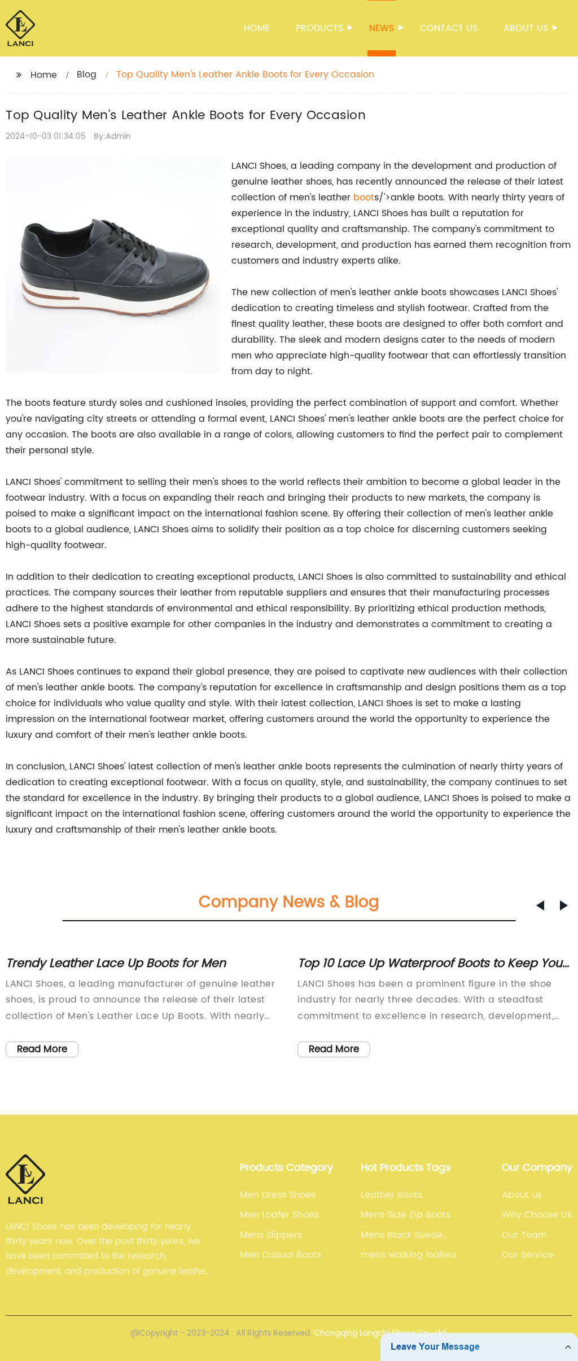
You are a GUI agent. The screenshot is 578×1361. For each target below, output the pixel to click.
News (381, 28)
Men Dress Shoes (278, 1195)
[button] (540, 905)
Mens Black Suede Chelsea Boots (402, 1235)
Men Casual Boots (280, 1255)
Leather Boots (391, 1195)
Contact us (449, 28)
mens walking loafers (408, 1255)
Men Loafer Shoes (279, 1215)
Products (319, 28)
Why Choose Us (537, 1214)
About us (525, 28)
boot (363, 197)
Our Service (528, 1255)
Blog (87, 74)
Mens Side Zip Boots (405, 1215)
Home (257, 28)
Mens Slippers (271, 1235)
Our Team (524, 1235)
